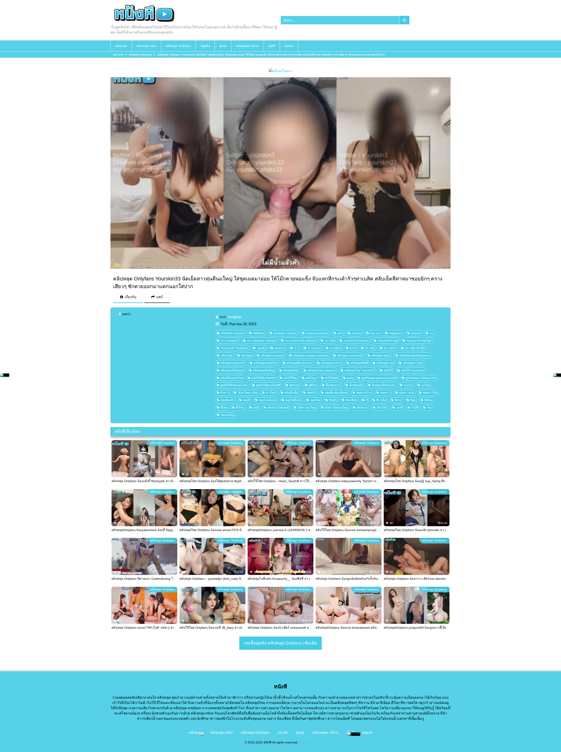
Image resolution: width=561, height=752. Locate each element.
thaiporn (416, 333)
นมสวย (408, 385)
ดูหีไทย (313, 385)
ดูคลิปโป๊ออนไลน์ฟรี (268, 385)
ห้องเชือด (351, 400)
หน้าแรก (118, 54)
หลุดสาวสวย (406, 392)
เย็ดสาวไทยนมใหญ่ (336, 407)
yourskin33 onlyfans (356, 340)
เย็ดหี (271, 46)
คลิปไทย (311, 378)
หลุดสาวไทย (430, 392)
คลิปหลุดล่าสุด (385, 363)
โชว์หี (414, 407)
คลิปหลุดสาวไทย (413, 363)
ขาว (296, 348)
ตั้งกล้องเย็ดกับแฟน (383, 385)
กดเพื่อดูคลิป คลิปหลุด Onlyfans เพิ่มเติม (280, 643)
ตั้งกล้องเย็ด (356, 385)
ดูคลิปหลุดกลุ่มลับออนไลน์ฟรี (379, 378)
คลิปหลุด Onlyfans (178, 46)
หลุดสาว (385, 392)
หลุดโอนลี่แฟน (268, 400)
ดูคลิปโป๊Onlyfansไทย (233, 385)
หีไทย (223, 407)
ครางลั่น (370, 348)
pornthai (357, 333)
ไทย (429, 407)
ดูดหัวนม (294, 385)
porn (340, 333)
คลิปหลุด (121, 46)
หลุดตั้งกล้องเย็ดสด (336, 392)
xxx (432, 333)
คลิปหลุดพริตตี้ (359, 363)
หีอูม (412, 400)
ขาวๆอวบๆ (314, 348)
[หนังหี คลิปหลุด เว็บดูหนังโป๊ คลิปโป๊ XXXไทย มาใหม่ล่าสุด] (143, 14)
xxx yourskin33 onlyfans (300, 340)
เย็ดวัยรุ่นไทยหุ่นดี (278, 407)
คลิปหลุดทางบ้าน (247, 46)
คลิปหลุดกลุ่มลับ (381, 355)
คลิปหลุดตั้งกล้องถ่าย (299, 363)
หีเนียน (428, 400)
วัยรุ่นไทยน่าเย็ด (247, 392)
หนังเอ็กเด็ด (291, 392)
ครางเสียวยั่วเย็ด (415, 348)
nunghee (234, 317)
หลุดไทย (315, 400)
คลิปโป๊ (388, 370)
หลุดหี (246, 400)
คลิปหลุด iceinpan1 (272, 355)
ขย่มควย (279, 348)
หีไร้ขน (240, 407)
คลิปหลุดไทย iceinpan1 (321, 370)
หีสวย (398, 400)
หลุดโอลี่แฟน (293, 400)
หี (366, 400)
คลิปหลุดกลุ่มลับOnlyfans (414, 355)
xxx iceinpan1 (229, 340)
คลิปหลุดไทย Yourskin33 (359, 370)
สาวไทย (270, 392)
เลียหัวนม (362, 407)
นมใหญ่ (425, 385)
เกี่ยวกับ (130, 297)
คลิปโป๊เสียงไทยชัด (263, 378)
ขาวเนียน (335, 348)
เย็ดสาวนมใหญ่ (307, 407)
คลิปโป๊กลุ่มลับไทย (231, 378)
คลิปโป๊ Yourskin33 (413, 370)
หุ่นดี (256, 407)
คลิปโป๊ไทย (290, 378)
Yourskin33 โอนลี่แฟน (234, 348)
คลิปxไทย (226, 355)
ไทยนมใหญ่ (227, 415)
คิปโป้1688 (331, 378)
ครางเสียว (390, 348)
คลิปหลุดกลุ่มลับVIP (232, 363)
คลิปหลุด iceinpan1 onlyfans (310, 355)
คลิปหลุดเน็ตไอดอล (232, 370)
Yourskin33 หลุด (388, 340)
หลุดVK (311, 392)
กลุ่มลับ (205, 46)
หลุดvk (288, 46)
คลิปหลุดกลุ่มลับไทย (266, 363)
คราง (353, 348)
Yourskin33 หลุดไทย (418, 340)
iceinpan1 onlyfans (285, 333)
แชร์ (159, 297)
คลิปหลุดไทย (290, 370)
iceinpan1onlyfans (317, 333)
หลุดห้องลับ (227, 400)
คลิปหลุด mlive (146, 46)
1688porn (259, 333)
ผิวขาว (224, 392)
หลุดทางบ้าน (363, 392)
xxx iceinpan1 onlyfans (261, 340)
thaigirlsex (395, 333)
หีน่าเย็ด (381, 400)
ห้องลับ (333, 400)
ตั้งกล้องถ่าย (333, 385)
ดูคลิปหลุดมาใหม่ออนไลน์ (421, 378)
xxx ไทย (329, 340)
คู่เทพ (222, 46)
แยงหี (399, 407)
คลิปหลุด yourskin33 (349, 355)
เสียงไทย (382, 407)
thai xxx (375, 333)
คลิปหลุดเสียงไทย (263, 370)
